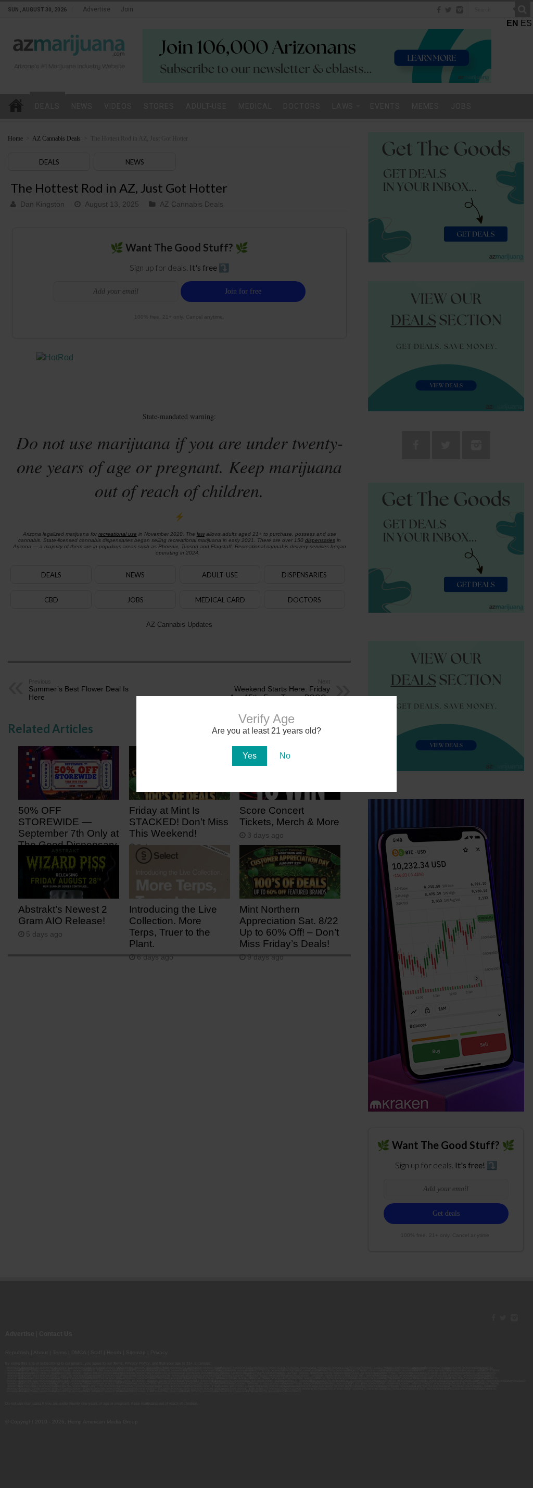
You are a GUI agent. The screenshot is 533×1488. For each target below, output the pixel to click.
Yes (250, 755)
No (285, 755)
